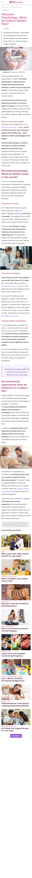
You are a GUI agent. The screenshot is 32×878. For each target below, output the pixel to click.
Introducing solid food (9, 576)
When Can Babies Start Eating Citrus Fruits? (14, 580)
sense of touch (16, 213)
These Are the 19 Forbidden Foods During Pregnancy (13, 654)
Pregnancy (4, 7)
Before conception (7, 626)
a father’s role (20, 498)
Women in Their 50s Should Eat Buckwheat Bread (14, 605)
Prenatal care (5, 10)
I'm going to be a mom (15, 7)
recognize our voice (10, 316)
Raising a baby (5, 701)
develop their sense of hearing (12, 286)
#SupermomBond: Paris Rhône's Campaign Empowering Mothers (15, 704)
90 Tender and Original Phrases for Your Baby (15, 729)
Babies (3, 551)
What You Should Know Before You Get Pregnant (14, 630)
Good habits (5, 601)
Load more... (16, 736)
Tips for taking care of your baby (12, 676)
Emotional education (8, 726)
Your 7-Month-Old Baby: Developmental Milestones (12, 679)
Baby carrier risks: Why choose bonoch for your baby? (15, 555)
